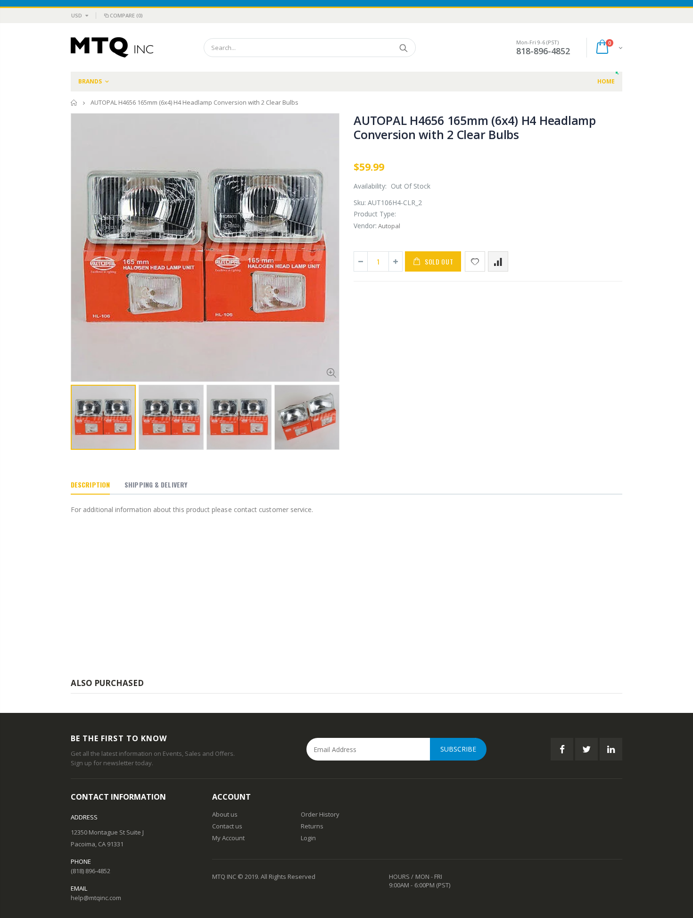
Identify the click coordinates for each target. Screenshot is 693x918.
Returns (312, 826)
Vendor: (365, 225)
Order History (320, 814)
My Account (228, 838)
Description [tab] (90, 484)
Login (308, 838)
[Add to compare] (498, 261)
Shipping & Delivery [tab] (155, 484)
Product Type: (375, 213)
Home (74, 102)
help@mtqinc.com (96, 897)
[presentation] (80, 414)
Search (403, 48)
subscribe (458, 748)
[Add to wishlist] (475, 261)
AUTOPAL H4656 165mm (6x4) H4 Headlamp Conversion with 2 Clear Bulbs (475, 127)
